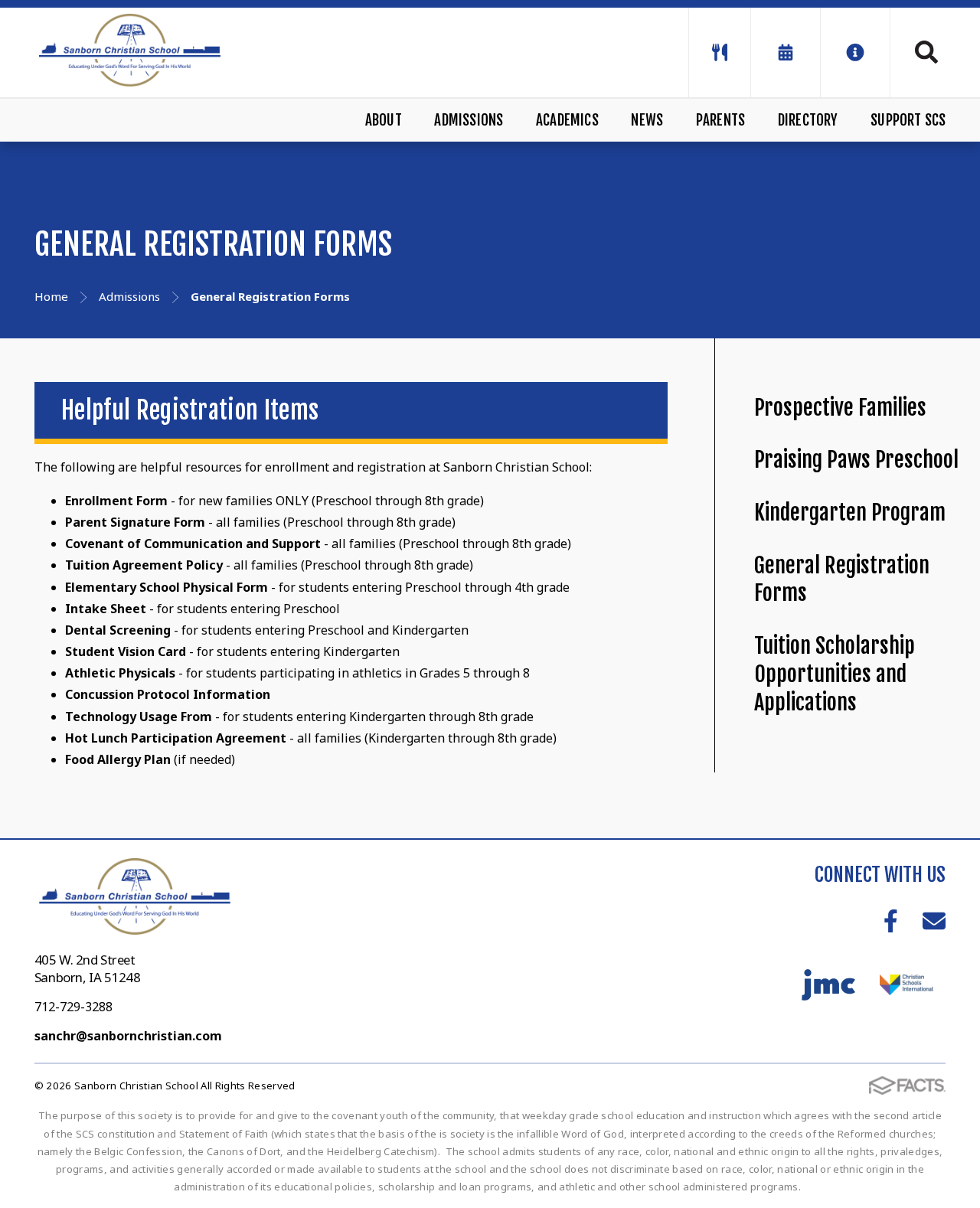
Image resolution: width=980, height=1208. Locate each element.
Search (918, 52)
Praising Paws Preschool (856, 459)
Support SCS (908, 120)
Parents (720, 120)
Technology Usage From (138, 716)
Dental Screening (118, 630)
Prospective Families (840, 407)
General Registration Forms (841, 579)
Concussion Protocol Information (167, 694)
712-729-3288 (73, 1006)
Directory (808, 120)
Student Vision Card (125, 651)
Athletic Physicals (120, 672)
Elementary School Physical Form (166, 587)
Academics (567, 120)
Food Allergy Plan (118, 759)
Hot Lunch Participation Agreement (175, 738)
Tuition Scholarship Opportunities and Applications (834, 673)
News (647, 120)
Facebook (890, 921)
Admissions (468, 120)
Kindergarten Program (850, 512)
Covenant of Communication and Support (193, 543)
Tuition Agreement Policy (144, 565)
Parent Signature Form (135, 522)
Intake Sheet (105, 608)
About (383, 120)
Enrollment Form (116, 500)
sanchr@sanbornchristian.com (128, 1035)
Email (934, 921)
